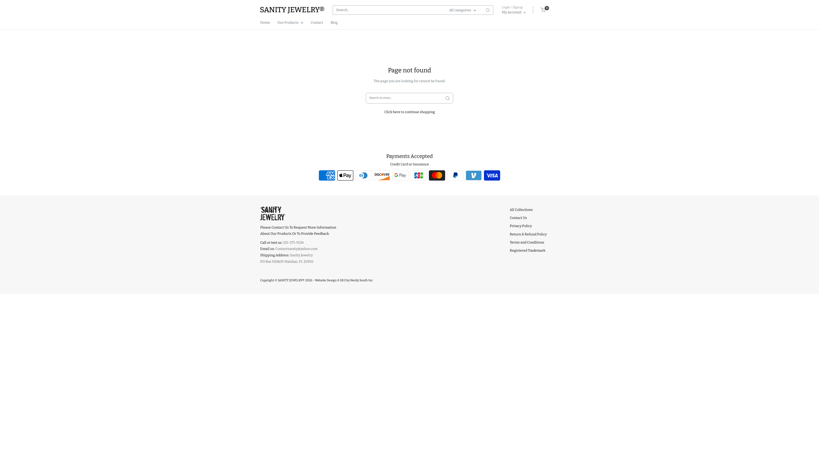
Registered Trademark (527, 250)
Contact (317, 22)
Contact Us (518, 218)
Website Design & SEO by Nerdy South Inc (344, 280)
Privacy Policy (521, 226)
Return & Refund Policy (528, 234)
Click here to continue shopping (409, 112)
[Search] (487, 10)
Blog (334, 22)
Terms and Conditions (527, 242)
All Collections (521, 210)
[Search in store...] (447, 98)
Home (265, 22)
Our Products (288, 22)
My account (512, 12)
